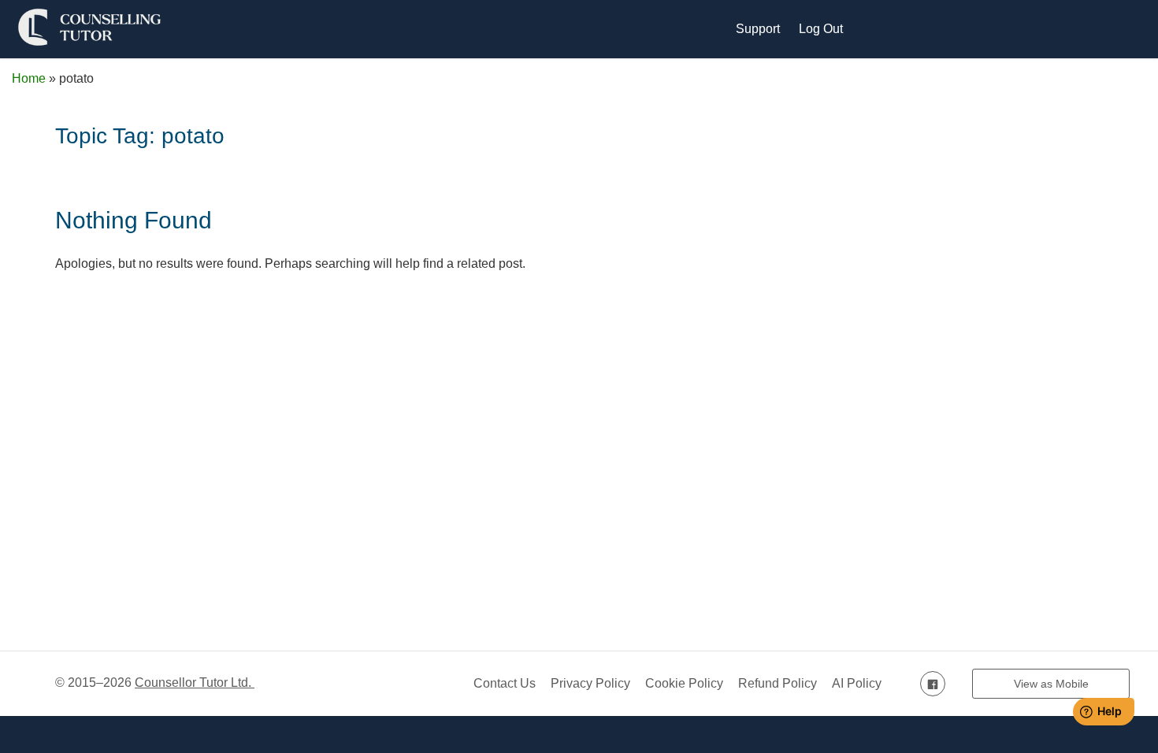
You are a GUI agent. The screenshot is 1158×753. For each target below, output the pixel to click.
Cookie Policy (684, 683)
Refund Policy (777, 683)
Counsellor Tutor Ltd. (194, 682)
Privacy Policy (590, 683)
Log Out (821, 28)
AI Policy (856, 683)
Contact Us (504, 683)
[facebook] (932, 683)
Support (758, 28)
